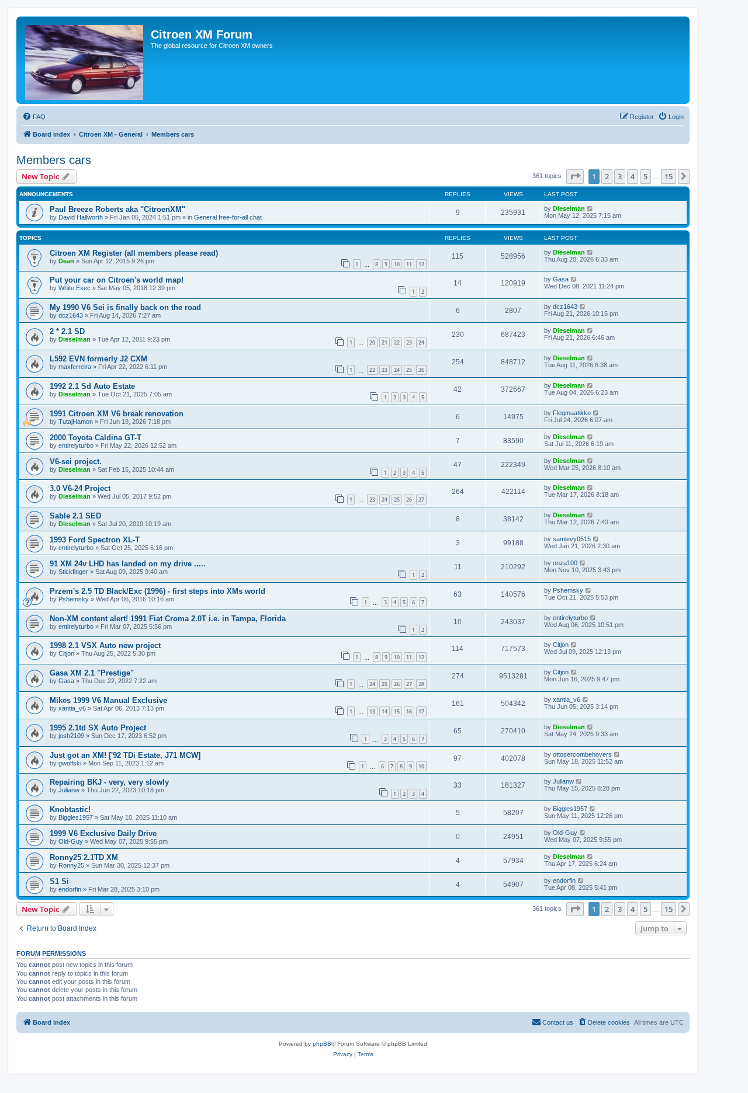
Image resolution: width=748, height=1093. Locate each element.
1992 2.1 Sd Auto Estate (92, 386)
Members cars (53, 160)
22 (397, 342)
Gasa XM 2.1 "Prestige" (92, 673)
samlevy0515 (572, 538)
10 (397, 264)
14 (384, 711)
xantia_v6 (72, 708)
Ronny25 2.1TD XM (84, 857)
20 (372, 342)
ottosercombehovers (582, 754)
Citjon (66, 653)
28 (421, 684)
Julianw (68, 789)
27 (421, 499)
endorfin (69, 889)
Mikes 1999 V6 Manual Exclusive (108, 700)
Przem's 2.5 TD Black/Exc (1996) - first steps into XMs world (157, 591)
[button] (575, 176)
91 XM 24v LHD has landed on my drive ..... (128, 563)
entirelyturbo (76, 445)
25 (409, 370)
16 (409, 711)
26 (421, 370)
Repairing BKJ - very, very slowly (109, 782)
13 (372, 711)
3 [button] (620, 176)
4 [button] (633, 176)
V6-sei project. (76, 461)
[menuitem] (34, 117)
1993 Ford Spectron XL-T (95, 539)
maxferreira (74, 366)
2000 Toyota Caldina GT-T (95, 437)
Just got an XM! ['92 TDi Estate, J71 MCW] (125, 755)
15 (397, 711)
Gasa (561, 279)
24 (421, 342)
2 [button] (607, 176)
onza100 (565, 562)
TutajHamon (75, 421)
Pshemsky (73, 599)
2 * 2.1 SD (67, 331)
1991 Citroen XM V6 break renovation (116, 413)
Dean (66, 260)
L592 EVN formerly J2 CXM (98, 358)
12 (421, 264)
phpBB (322, 1043)
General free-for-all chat (228, 217)
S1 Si (59, 881)
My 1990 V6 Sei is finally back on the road (125, 307)
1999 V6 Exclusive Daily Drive (103, 833)
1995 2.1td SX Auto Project (98, 727)
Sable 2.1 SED (75, 515)
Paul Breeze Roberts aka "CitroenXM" (117, 209)
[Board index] (85, 60)
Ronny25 (71, 865)
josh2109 (71, 735)
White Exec (74, 287)
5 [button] (645, 176)
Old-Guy (70, 841)
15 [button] (668, 176)
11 (409, 264)
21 (384, 342)
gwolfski (69, 763)
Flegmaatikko (572, 412)
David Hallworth (80, 217)
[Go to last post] (590, 208)
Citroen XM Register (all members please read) (134, 253)
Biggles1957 (75, 817)
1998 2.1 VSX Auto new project (105, 645)
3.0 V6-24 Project (80, 488)
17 (421, 711)
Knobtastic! (70, 809)
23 (409, 342)
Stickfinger (73, 571)
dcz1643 (70, 315)
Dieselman (569, 208)
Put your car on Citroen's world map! (116, 280)
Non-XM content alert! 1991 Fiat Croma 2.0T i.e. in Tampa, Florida (168, 618)
